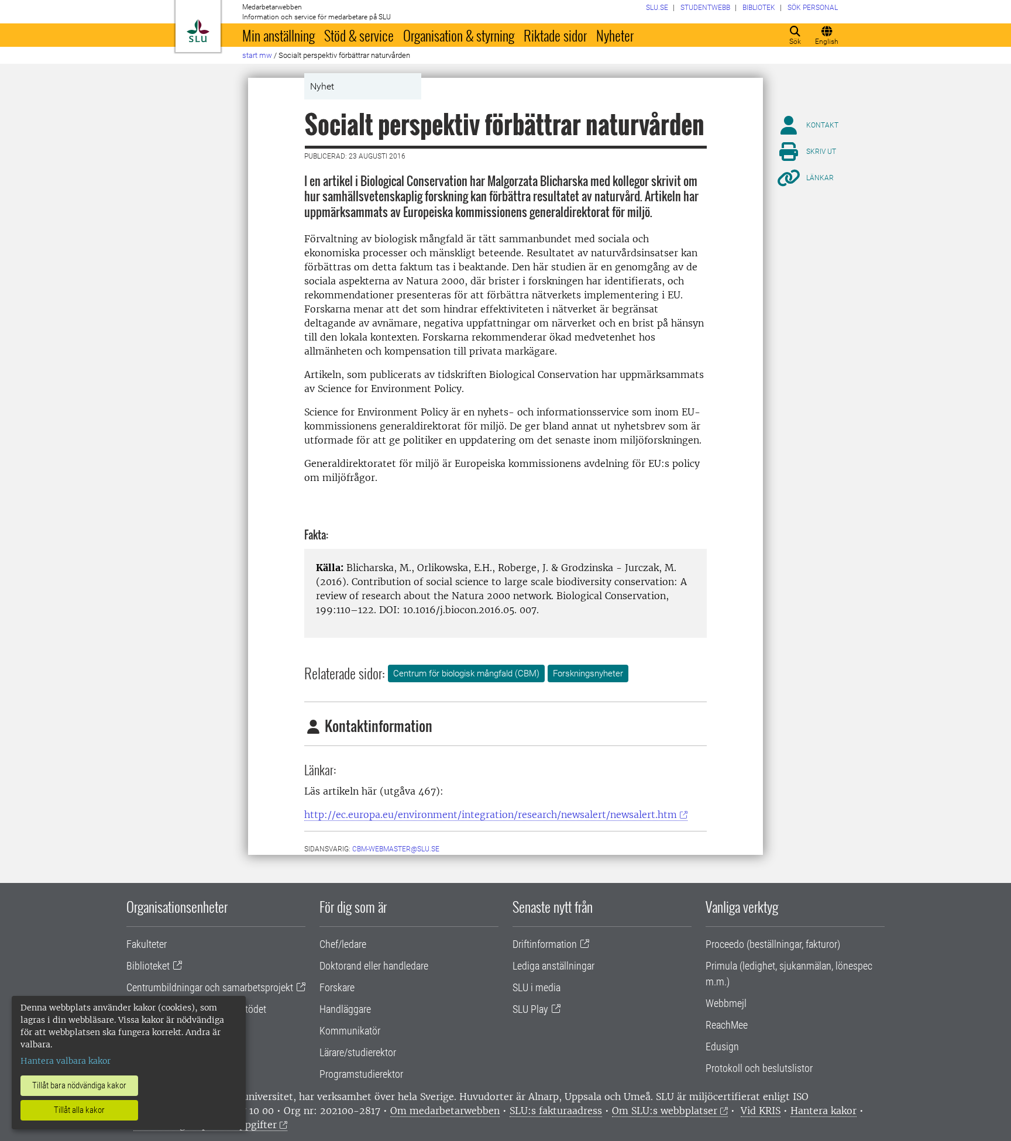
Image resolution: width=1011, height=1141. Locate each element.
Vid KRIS (760, 1110)
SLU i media (536, 987)
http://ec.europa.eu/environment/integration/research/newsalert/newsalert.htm (490, 814)
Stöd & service (359, 35)
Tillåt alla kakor (79, 1110)
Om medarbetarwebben (445, 1110)
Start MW (257, 55)
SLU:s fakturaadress (556, 1110)
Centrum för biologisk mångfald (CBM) (466, 673)
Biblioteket (148, 966)
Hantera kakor (823, 1110)
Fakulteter (146, 944)
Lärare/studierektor (357, 1052)
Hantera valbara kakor (65, 1061)
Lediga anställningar (553, 966)
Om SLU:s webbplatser (664, 1110)
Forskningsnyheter (588, 673)
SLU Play (530, 1009)
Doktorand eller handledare (373, 966)
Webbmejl (726, 1003)
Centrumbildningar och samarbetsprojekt (209, 987)
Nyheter (615, 35)
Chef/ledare (342, 944)
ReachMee (727, 1025)
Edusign (722, 1046)
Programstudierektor (361, 1074)
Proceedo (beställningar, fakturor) (773, 944)
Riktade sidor (555, 35)
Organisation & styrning (458, 35)
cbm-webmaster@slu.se (395, 849)
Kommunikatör (349, 1031)
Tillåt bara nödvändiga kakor (79, 1085)
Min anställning (278, 35)
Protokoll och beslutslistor (759, 1068)
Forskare (337, 987)
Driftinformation (545, 944)
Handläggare (345, 1009)
